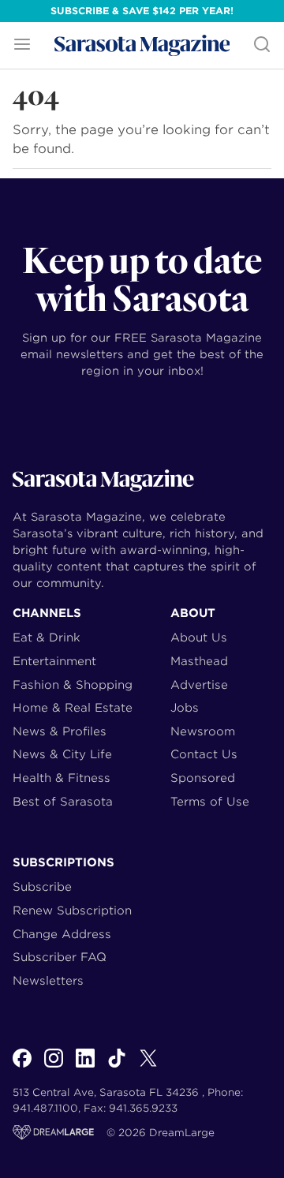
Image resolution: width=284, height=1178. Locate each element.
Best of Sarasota (63, 801)
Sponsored (202, 777)
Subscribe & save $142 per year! (142, 11)
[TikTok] (116, 1066)
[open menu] (22, 45)
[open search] (262, 45)
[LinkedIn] (85, 1066)
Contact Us (203, 754)
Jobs (184, 707)
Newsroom (202, 731)
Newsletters (48, 980)
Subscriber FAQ (59, 956)
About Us (198, 637)
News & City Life (62, 754)
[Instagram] (53, 1066)
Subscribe (42, 886)
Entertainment (54, 661)
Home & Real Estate (73, 707)
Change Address (62, 934)
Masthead (199, 661)
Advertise (199, 684)
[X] (148, 1066)
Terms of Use (209, 801)
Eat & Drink (46, 637)
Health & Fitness (61, 777)
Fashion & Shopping (73, 684)
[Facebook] (22, 1066)
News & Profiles (59, 731)
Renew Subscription (72, 910)
